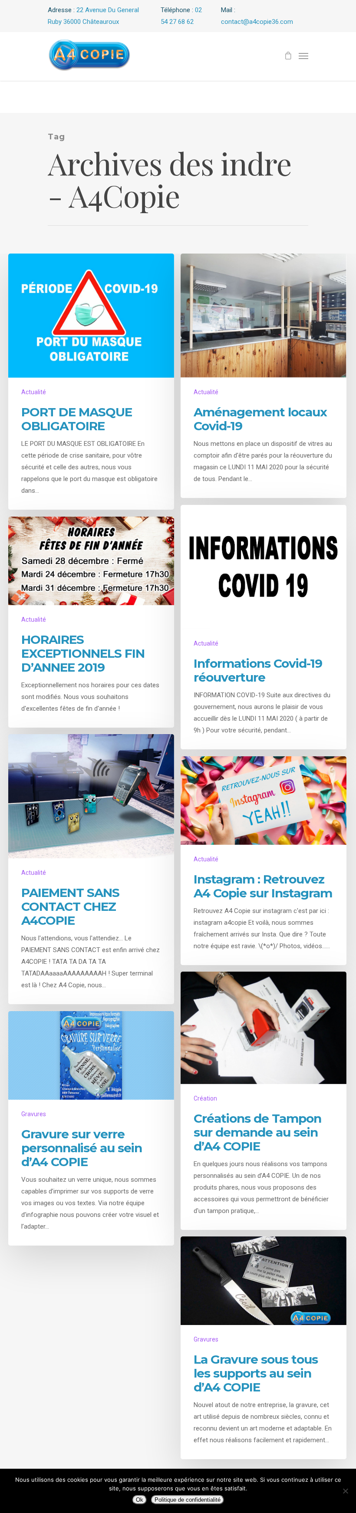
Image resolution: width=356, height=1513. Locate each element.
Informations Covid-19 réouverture (258, 670)
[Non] (345, 1491)
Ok (139, 1500)
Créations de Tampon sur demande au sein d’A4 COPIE (257, 1132)
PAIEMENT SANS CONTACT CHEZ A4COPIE (70, 906)
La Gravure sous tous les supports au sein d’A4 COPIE (256, 1373)
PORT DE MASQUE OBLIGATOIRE (76, 419)
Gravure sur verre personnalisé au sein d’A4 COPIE (81, 1148)
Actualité (33, 392)
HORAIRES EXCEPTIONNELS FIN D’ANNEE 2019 (83, 653)
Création (205, 1098)
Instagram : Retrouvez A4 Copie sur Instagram (263, 886)
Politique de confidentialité (188, 1500)
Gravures (33, 1114)
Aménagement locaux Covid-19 (260, 419)
